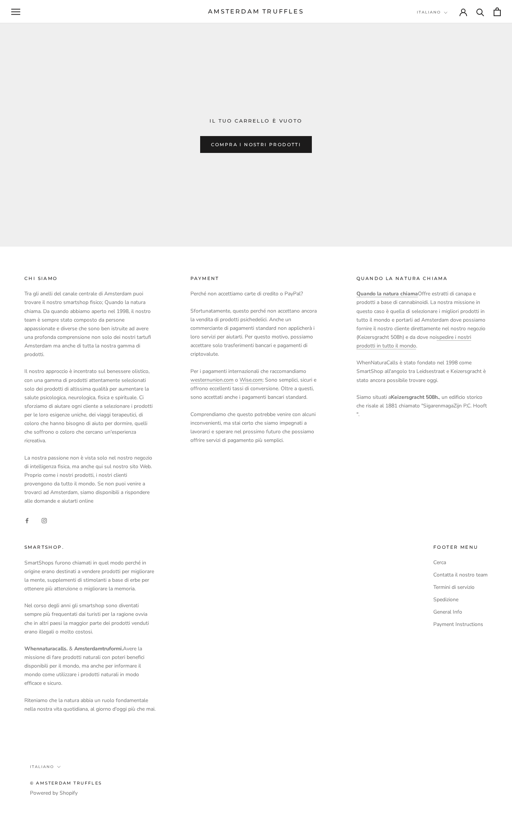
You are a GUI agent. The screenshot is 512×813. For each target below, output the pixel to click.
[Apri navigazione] (15, 12)
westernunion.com (212, 379)
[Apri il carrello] (497, 11)
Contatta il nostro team (460, 574)
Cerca (439, 562)
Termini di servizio (454, 587)
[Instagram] (44, 520)
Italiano (429, 12)
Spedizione (445, 599)
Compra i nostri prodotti (256, 144)
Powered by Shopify (54, 793)
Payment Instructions (458, 624)
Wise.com (251, 379)
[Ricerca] (480, 12)
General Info (447, 611)
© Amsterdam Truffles (66, 783)
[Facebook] (27, 520)
